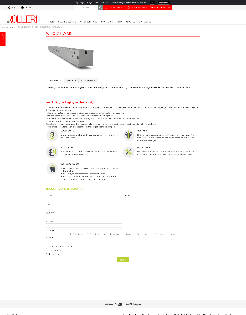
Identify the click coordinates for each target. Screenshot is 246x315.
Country (50, 213)
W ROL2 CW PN (9, 27)
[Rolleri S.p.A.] (22, 19)
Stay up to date (55, 251)
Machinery (51, 230)
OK (152, 2)
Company (50, 196)
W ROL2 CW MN (57, 27)
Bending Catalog (139, 8)
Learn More (163, 2)
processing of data (65, 247)
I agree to (61, 247)
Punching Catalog (162, 8)
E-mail (49, 204)
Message (50, 238)
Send (123, 259)
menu (2, 36)
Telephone (50, 222)
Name (127, 196)
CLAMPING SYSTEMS (25, 27)
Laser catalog (115, 8)
